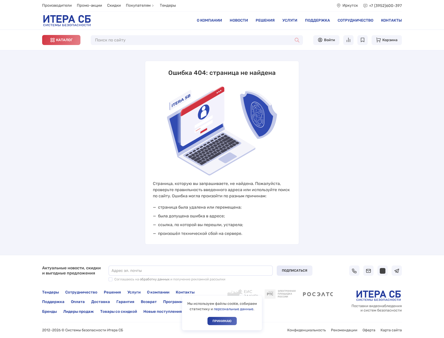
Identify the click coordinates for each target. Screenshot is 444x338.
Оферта (369, 330)
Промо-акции (89, 5)
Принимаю (222, 321)
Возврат (149, 301)
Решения (265, 20)
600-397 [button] (385, 5)
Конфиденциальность (306, 330)
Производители (57, 5)
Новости (239, 20)
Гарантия (125, 301)
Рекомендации (344, 330)
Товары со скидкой (118, 311)
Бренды (49, 311)
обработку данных (155, 279)
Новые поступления (162, 311)
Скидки (114, 5)
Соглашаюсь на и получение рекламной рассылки (169, 279)
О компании (209, 20)
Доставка (100, 301)
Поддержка (317, 20)
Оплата (78, 301)
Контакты (391, 20)
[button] (61, 40)
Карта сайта (391, 330)
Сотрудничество (355, 20)
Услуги (289, 20)
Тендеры (168, 5)
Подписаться (294, 270)
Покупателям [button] (138, 5)
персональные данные (233, 309)
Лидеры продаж (78, 311)
